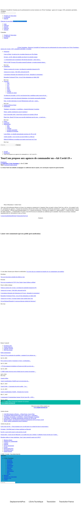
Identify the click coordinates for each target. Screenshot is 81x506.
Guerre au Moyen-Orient (10, 105)
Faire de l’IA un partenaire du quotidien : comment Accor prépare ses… (18, 355)
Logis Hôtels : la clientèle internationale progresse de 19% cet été (20, 134)
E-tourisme (6, 122)
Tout (8, 82)
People (8, 474)
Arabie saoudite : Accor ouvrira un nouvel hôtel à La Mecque (19, 136)
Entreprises (9, 466)
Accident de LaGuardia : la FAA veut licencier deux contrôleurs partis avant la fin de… (25, 95)
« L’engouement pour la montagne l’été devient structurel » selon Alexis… (22, 59)
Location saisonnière (12, 130)
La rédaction (7, 17)
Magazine (6, 475)
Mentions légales (8, 440)
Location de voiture (12, 92)
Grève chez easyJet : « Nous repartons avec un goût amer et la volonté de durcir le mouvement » (25, 426)
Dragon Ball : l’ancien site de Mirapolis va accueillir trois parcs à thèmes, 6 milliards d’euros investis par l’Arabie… (29, 434)
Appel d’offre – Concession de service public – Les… (14, 386)
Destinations (7, 106)
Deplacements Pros (8, 448)
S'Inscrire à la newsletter (7, 21)
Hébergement (7, 124)
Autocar (9, 91)
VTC (8, 84)
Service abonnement (9, 445)
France (5, 121)
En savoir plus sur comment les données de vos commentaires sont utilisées (45, 271)
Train (8, 88)
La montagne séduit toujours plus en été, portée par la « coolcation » (21, 415)
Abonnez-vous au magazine (20, 21)
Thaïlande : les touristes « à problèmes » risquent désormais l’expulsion (21, 109)
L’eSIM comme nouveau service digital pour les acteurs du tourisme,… (18, 371)
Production (6, 51)
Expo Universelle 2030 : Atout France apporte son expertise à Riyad (21, 114)
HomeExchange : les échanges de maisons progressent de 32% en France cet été (24, 419)
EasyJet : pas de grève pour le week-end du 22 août (13, 432)
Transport (6, 81)
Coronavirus (4, 215)
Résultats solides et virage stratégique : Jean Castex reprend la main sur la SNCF (21, 437)
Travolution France (8, 450)
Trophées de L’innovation (10, 476)
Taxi (8, 85)
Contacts (6, 443)
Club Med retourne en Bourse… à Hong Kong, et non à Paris (19, 414)
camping (9, 128)
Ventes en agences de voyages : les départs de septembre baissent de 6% (22, 69)
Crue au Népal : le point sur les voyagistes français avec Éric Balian (20, 54)
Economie (9, 459)
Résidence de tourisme (12, 131)
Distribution (7, 66)
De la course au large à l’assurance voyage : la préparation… (16, 360)
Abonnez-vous (7, 478)
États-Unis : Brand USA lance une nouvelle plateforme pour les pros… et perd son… (25, 117)
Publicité (6, 18)
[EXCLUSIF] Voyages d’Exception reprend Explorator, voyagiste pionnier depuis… (25, 62)
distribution (9, 215)
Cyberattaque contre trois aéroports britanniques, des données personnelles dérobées (25, 98)
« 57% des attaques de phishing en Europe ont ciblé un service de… (17, 366)
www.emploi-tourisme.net (8, 403)
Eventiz (6, 447)
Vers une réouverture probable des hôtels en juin (13, 277)
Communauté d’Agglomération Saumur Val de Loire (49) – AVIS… (18, 397)
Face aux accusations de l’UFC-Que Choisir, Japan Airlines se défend (18, 282)
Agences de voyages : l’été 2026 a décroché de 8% (16, 72)
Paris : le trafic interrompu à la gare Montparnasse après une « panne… (21, 101)
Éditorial (9, 468)
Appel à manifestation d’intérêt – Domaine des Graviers (14, 391)
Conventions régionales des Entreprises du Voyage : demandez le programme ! (23, 74)
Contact (6, 479)
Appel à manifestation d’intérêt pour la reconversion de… (15, 381)
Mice (8, 472)
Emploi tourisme (8, 451)
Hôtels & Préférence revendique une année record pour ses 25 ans (20, 139)
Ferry (8, 87)
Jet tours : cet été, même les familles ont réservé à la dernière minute (20, 57)
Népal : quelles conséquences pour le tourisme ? (16, 111)
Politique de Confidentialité (10, 441)
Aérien (8, 90)
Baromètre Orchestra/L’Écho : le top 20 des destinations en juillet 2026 (21, 77)
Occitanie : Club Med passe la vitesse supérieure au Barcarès (16, 429)
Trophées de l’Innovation (10, 15)
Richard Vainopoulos (17, 215)
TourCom (25, 215)
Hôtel (8, 127)
